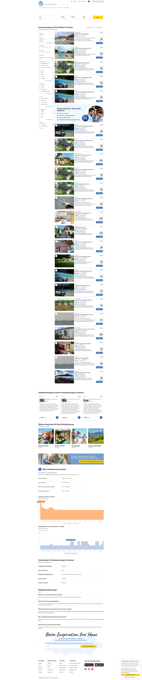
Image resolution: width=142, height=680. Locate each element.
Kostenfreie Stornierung (47, 67)
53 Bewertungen (82, 65)
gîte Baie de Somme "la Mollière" (82, 33)
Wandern (47, 113)
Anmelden (75, 1)
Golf (47, 117)
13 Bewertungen (82, 200)
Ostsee (39, 665)
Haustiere (47, 85)
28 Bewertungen (82, 316)
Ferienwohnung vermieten (98, 1)
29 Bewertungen (82, 142)
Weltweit (40, 669)
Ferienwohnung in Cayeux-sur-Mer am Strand (84, 611)
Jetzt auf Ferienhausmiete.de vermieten (91, 461)
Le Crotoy (69, 603)
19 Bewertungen (82, 374)
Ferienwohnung (47, 126)
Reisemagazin (62, 667)
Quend (75, 603)
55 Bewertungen (82, 171)
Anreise (62, 16)
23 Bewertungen (82, 273)
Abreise (72, 16)
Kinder (47, 87)
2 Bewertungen (82, 36)
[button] (130, 677)
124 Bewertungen (83, 302)
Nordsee (40, 663)
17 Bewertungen (82, 94)
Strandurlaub (47, 100)
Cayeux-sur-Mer (92, 619)
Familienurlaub (47, 102)
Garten (47, 76)
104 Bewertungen (83, 229)
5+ (49, 47)
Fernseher (47, 78)
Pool (47, 72)
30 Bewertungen (82, 258)
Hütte (47, 128)
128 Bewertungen (83, 50)
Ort (40, 16)
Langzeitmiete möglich (47, 91)
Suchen (98, 17)
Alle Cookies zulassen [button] (130, 674)
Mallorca (40, 667)
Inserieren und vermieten (75, 663)
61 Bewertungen (82, 287)
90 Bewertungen (82, 186)
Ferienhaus (47, 124)
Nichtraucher (47, 89)
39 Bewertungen (82, 331)
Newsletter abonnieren (88, 646)
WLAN (47, 74)
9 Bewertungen (82, 157)
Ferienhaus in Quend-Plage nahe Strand (66, 611)
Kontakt (61, 672)
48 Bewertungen (82, 345)
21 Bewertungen (82, 215)
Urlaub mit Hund (47, 98)
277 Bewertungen (83, 244)
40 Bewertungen (82, 79)
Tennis (47, 115)
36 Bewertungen (82, 128)
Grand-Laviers (99, 619)
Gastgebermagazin (74, 665)
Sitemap (40, 672)
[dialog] (130, 669)
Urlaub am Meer (47, 104)
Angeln (47, 111)
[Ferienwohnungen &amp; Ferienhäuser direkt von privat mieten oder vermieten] (47, 4)
